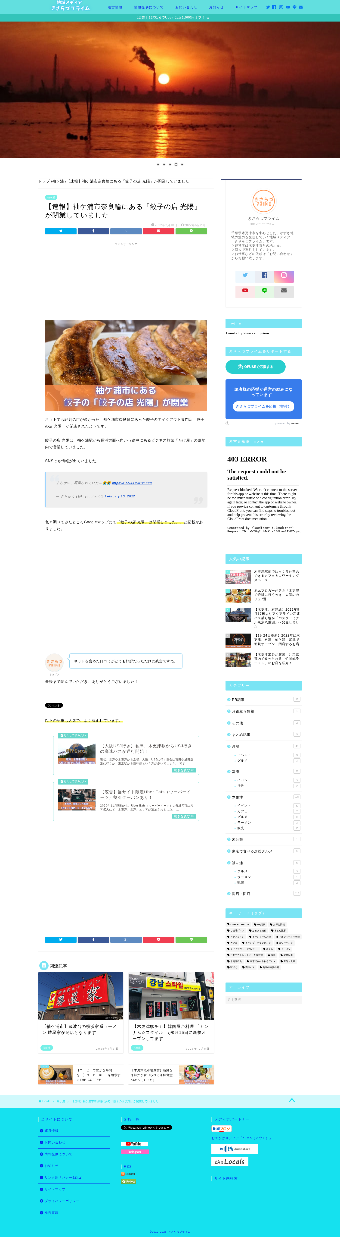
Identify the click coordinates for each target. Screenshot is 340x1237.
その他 (265, 723)
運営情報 (115, 7)
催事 (273, 955)
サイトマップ (246, 7)
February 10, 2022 (120, 496)
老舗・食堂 (289, 961)
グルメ (267, 760)
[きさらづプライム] (70, 10)
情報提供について (149, 7)
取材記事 (288, 955)
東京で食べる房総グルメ (265, 851)
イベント (267, 755)
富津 (265, 772)
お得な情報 (279, 924)
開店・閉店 (265, 894)
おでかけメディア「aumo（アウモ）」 (242, 1138)
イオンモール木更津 (289, 937)
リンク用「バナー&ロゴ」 (65, 1177)
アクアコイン (237, 937)
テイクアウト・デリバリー (244, 949)
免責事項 (52, 1213)
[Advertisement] (126, 280)
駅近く (233, 967)
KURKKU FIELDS (239, 924)
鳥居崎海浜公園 (271, 967)
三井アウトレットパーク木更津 (246, 955)
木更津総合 (236, 961)
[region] (170, 97)
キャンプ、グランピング (258, 943)
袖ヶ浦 (51, 197)
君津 (265, 746)
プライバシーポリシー (62, 1201)
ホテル (269, 949)
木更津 (265, 797)
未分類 (265, 839)
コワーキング (286, 943)
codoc (295, 423)
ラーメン (267, 822)
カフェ (267, 811)
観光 (267, 828)
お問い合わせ (186, 7)
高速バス (250, 967)
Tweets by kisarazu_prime (247, 333)
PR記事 (265, 700)
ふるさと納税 (259, 930)
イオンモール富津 (261, 937)
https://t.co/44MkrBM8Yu (132, 483)
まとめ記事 (265, 735)
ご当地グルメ (237, 930)
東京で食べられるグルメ (262, 961)
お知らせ (216, 7)
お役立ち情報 (265, 711)
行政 (267, 786)
